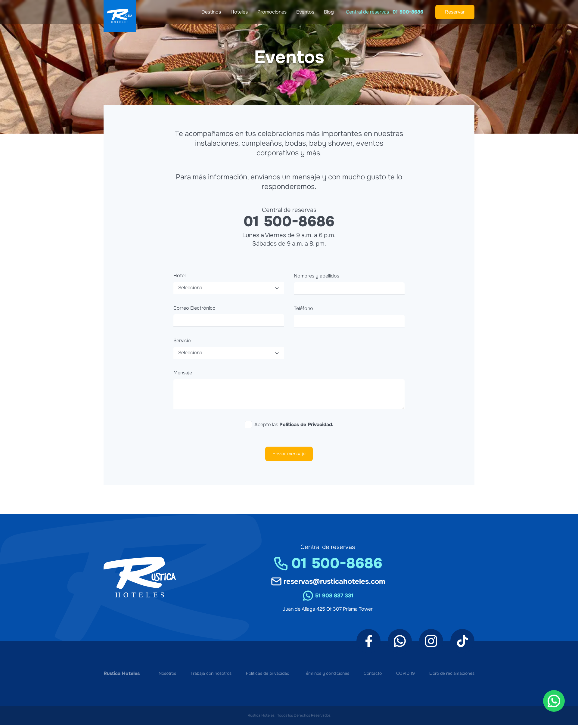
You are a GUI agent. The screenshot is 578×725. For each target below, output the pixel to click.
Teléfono (303, 308)
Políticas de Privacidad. (306, 424)
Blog (329, 12)
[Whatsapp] (400, 641)
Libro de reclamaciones (451, 673)
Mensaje (182, 373)
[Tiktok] (462, 641)
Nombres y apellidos (316, 276)
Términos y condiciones (326, 673)
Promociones (272, 12)
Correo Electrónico (194, 308)
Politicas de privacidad (267, 673)
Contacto (373, 673)
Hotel (179, 275)
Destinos (211, 12)
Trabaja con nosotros (211, 673)
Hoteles (239, 12)
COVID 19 (405, 673)
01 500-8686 (408, 12)
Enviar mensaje (289, 454)
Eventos (305, 12)
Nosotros (167, 673)
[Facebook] (368, 641)
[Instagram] (431, 641)
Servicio (182, 340)
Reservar (455, 12)
